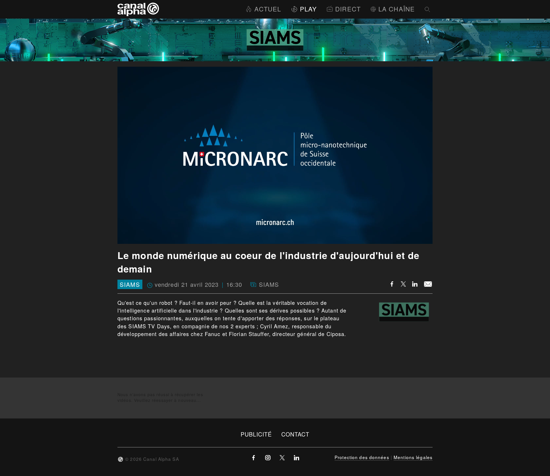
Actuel (267, 8)
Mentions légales (413, 457)
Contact (295, 434)
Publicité (256, 434)
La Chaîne (396, 8)
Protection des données (362, 457)
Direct (348, 8)
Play (308, 8)
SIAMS (130, 284)
